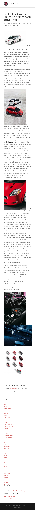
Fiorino (6, 429)
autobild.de (7, 409)
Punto (5, 462)
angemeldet (13, 388)
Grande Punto (26, 23)
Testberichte (7, 473)
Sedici (5, 469)
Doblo (5, 415)
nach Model (7, 451)
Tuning (6, 478)
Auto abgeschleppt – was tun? (13, 497)
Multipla (6, 449)
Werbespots (7, 484)
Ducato (6, 420)
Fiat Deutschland (9, 424)
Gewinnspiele (8, 438)
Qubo (5, 464)
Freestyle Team (8, 435)
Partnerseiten (8, 460)
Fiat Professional (9, 426)
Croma (6, 413)
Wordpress (17, 507)
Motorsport (7, 446)
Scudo (5, 466)
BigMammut (16, 505)
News (5, 25)
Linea (5, 444)
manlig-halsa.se (8, 142)
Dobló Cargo (7, 417)
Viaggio (6, 482)
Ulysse (6, 480)
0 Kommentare (13, 25)
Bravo (5, 411)
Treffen (6, 475)
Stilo (5, 471)
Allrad (5, 406)
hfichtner (9, 23)
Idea (5, 442)
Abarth (6, 404)
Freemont (7, 431)
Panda (5, 455)
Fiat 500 (6, 422)
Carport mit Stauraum (10, 499)
